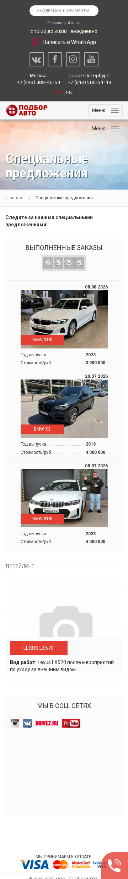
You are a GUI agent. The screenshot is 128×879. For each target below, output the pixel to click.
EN (69, 92)
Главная (13, 197)
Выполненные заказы (64, 255)
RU (59, 92)
